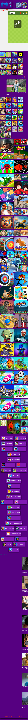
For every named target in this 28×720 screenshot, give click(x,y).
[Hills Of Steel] (14, 119)
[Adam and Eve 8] (8, 68)
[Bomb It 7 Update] (3, 137)
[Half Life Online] (8, 137)
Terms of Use (19, 716)
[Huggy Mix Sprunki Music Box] (20, 101)
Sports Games (22, 443)
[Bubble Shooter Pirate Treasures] (20, 68)
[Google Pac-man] (20, 56)
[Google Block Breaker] (14, 56)
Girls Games (22, 438)
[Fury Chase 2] (14, 125)
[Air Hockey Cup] (18, 7)
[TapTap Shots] (20, 62)
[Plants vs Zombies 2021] (3, 107)
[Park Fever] (8, 74)
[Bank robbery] (3, 131)
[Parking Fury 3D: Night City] (8, 131)
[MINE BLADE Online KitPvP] (3, 74)
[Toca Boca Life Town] (20, 107)
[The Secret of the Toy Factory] (14, 74)
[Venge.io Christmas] (14, 113)
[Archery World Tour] (8, 62)
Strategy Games (15, 454)
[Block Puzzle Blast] (20, 119)
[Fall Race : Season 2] (14, 101)
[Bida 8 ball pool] (20, 125)
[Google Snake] (3, 56)
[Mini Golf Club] (20, 113)
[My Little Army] (14, 62)
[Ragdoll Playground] (20, 131)
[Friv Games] (10, 3)
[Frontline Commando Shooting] (3, 125)
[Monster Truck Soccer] (8, 119)
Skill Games (9, 448)
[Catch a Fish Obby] (8, 107)
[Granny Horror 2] (3, 113)
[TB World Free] (14, 131)
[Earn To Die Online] (8, 101)
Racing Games (22, 448)
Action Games (9, 443)
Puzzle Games (9, 438)
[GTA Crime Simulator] (3, 62)
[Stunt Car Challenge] (3, 68)
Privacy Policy (12, 716)
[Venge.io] (8, 113)
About (6, 716)
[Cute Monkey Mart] (3, 119)
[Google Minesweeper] (8, 56)
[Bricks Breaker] (24, 7)
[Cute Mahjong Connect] (20, 74)
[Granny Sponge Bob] (14, 68)
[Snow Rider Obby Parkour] (8, 125)
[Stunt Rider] (3, 101)
